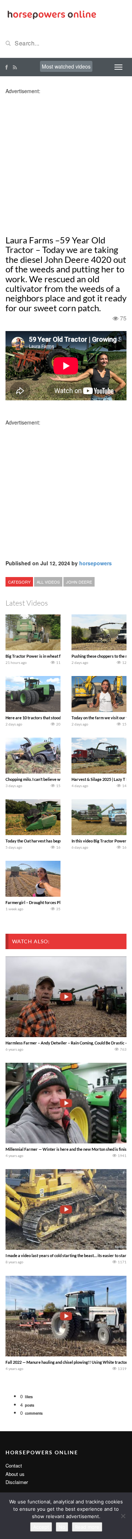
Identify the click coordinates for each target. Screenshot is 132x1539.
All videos (48, 582)
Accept (41, 1527)
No (62, 1527)
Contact (14, 1465)
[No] (122, 1516)
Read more (87, 1527)
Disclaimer (17, 1482)
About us (15, 1473)
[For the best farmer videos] (51, 14)
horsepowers (95, 563)
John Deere (79, 582)
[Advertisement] (66, 161)
